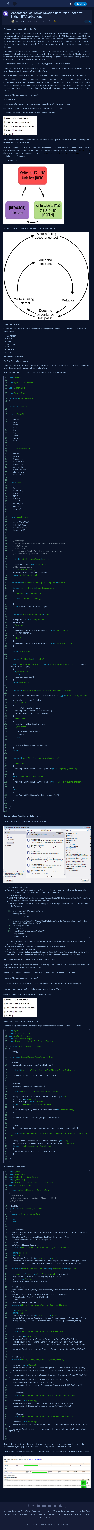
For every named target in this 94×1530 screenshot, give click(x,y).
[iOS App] (60, 1506)
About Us (7, 1511)
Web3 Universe (57, 1514)
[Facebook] (28, 1506)
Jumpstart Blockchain (82, 1514)
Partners (47, 1511)
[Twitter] (33, 1506)
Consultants (65, 1511)
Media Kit (40, 1511)
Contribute (81, 4)
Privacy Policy (26, 1511)
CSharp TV (31, 1514)
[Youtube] (44, 1506)
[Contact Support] (65, 1506)
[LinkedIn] (38, 1506)
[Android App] (55, 1506)
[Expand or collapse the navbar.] (3, 3)
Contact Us (16, 1511)
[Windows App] (49, 1506)
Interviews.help (69, 1514)
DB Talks (39, 1514)
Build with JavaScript (47, 1517)
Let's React (47, 1514)
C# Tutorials (55, 1511)
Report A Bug (80, 1511)
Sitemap (18, 1514)
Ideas (73, 1511)
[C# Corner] (8, 3)
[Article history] (28, 21)
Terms (34, 1511)
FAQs (88, 1511)
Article (88, 21)
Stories (24, 1514)
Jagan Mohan (19, 21)
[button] (90, 4)
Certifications (9, 1514)
